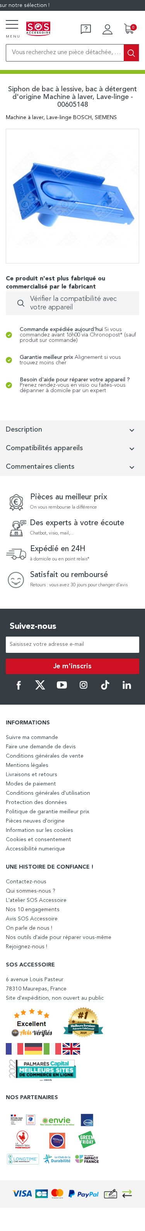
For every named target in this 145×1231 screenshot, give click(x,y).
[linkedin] (127, 688)
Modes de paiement (31, 784)
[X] (40, 688)
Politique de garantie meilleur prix (47, 811)
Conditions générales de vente (45, 756)
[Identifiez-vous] (107, 29)
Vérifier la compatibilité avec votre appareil (73, 303)
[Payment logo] (72, 1194)
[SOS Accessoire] (38, 29)
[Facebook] (19, 688)
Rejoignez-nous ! (26, 946)
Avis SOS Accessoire (32, 919)
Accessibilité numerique (35, 849)
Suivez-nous (33, 626)
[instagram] (83, 688)
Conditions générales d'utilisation (48, 793)
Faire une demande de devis (41, 747)
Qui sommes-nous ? (30, 891)
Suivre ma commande (32, 737)
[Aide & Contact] (86, 29)
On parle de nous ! (29, 928)
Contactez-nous (26, 881)
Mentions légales (27, 765)
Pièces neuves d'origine (35, 821)
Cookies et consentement (38, 839)
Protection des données (36, 802)
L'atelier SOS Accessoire (36, 900)
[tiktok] (105, 688)
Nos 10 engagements (33, 909)
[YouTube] (62, 688)
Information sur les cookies (39, 830)
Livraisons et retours (31, 774)
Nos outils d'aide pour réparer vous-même (58, 937)
